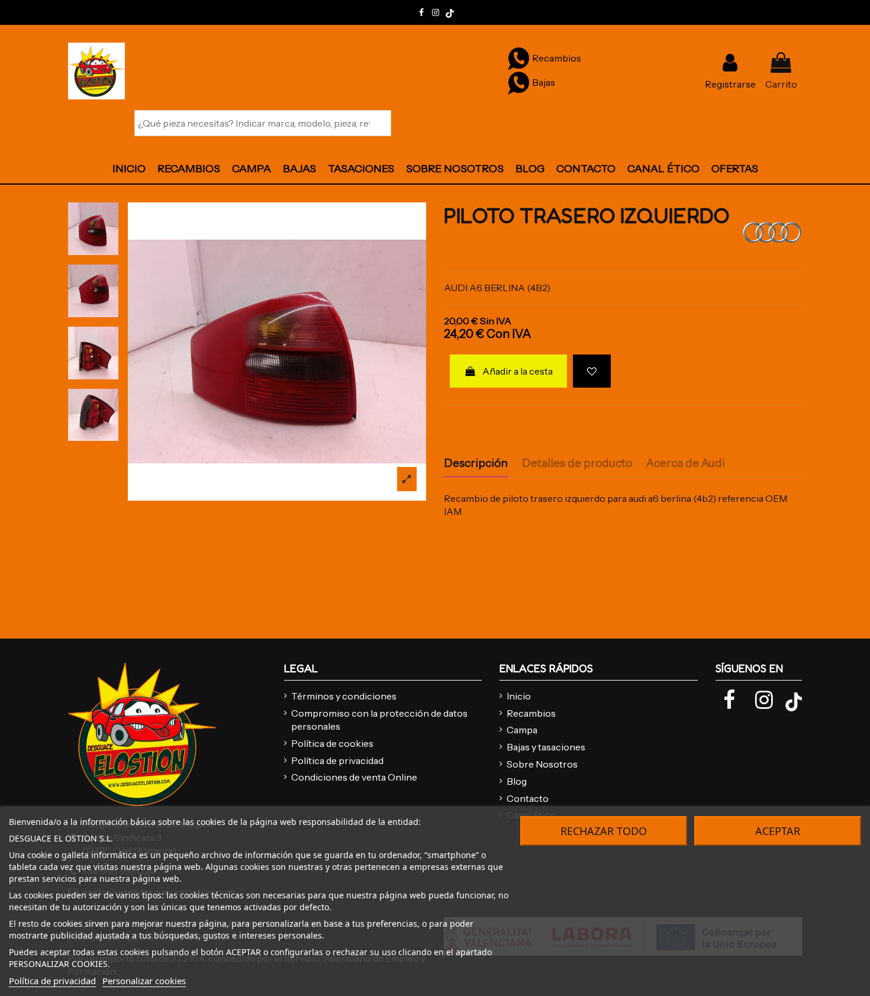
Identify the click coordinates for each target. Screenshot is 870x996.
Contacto (528, 798)
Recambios (531, 713)
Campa (522, 730)
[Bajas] (518, 82)
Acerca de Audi (685, 463)
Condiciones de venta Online (354, 777)
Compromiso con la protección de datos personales (379, 719)
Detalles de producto (577, 463)
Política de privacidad (337, 760)
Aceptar (777, 831)
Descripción (476, 463)
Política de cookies (332, 743)
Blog (517, 781)
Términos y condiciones (344, 696)
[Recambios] (518, 58)
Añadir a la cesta (517, 371)
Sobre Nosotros (542, 764)
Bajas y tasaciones (546, 747)
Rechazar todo (603, 831)
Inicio (519, 696)
